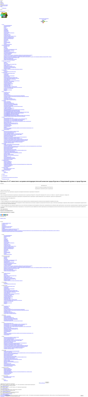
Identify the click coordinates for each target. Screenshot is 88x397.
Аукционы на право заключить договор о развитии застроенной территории (16, 139)
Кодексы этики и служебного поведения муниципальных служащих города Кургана (17, 266)
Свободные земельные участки (9, 142)
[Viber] (7, 214)
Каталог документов (7, 101)
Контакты (5, 362)
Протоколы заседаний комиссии (7, 226)
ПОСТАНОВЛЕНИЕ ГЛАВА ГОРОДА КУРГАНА (12, 111)
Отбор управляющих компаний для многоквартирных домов (13, 133)
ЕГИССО (5, 90)
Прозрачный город (7, 41)
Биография (5, 70)
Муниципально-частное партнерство (10, 158)
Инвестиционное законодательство (9, 357)
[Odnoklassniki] (2, 214)
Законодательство (7, 261)
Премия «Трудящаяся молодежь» (9, 37)
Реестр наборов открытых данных (9, 168)
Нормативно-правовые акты (6, 227)
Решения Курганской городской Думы (10, 67)
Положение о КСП (7, 92)
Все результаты (2, 11)
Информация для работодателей (9, 51)
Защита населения (7, 292)
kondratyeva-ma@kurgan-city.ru (7, 393)
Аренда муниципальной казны (9, 132)
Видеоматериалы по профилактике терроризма (9, 229)
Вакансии (5, 46)
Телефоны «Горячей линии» (6, 223)
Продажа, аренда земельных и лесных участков (11, 131)
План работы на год (7, 94)
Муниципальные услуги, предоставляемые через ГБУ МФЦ (13, 120)
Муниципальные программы (8, 105)
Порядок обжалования (7, 102)
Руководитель (6, 93)
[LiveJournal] (4, 214)
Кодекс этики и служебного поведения (10, 99)
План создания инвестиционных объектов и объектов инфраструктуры (15, 150)
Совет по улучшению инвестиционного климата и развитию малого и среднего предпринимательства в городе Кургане (23, 352)
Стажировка (6, 48)
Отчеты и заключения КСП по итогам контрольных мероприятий (14, 95)
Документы (4, 100)
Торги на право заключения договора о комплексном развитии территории (16, 140)
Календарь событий (7, 42)
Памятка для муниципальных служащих (10, 59)
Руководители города (7, 35)
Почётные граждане (7, 34)
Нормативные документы (8, 311)
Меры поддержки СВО (7, 327)
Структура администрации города (9, 73)
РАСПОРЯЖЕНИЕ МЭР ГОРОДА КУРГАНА (11, 114)
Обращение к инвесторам (8, 145)
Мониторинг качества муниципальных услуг (11, 123)
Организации (6, 31)
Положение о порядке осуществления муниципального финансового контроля (16, 96)
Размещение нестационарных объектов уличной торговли (13, 138)
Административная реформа (8, 83)
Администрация (4, 72)
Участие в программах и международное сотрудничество (13, 87)
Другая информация (7, 126)
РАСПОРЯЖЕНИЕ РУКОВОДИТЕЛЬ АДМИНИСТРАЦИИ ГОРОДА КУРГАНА (17, 115)
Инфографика (6, 30)
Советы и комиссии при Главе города (10, 71)
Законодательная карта (7, 373)
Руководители (6, 74)
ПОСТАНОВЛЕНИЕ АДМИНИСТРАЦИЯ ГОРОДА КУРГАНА (14, 109)
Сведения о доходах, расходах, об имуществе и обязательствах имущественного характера (18, 265)
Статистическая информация (8, 88)
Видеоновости (6, 40)
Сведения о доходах (7, 97)
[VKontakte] (1, 214)
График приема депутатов (8, 65)
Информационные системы (8, 84)
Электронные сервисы (7, 124)
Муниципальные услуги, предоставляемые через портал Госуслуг (14, 119)
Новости (5, 62)
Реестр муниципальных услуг (8, 323)
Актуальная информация (8, 25)
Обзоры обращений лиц (8, 163)
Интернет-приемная (7, 68)
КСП (3, 91)
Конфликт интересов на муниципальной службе (11, 57)
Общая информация (7, 26)
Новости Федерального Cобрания (9, 270)
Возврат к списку (3, 218)
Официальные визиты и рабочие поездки (10, 86)
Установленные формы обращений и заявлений (11, 78)
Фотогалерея (6, 39)
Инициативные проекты (8, 44)
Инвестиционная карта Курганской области (11, 146)
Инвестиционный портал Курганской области (11, 155)
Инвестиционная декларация (8, 147)
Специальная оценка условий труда (9, 312)
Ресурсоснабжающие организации (9, 157)
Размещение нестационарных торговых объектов (11, 137)
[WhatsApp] (6, 214)
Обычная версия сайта (3, 5)
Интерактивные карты (7, 169)
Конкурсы (5, 47)
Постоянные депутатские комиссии (9, 66)
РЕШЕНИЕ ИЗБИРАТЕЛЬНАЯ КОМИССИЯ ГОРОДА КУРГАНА (14, 116)
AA (0, 3)
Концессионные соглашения (8, 136)
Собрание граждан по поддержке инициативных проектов (13, 69)
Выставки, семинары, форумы (9, 154)
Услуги (3, 117)
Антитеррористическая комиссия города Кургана (11, 80)
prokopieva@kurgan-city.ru (6, 391)
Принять (82, 395)
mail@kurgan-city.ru (5, 386)
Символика (6, 28)
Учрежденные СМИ (7, 85)
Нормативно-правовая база (8, 372)
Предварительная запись (8, 125)
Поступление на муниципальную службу (10, 49)
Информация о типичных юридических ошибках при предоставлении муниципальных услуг (18, 127)
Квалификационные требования (9, 50)
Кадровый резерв (6, 256)
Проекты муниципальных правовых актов (10, 77)
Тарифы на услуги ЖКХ (8, 108)
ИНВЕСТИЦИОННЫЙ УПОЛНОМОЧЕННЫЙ (11, 144)
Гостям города (6, 33)
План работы (4, 225)
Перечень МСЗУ (6, 129)
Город (3, 24)
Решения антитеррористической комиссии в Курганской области (12, 231)
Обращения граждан (5, 160)
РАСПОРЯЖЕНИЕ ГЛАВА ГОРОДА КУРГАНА (11, 113)
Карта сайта (6, 172)
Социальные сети (7, 166)
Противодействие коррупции (8, 38)
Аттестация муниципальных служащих (10, 52)
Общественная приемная (8, 89)
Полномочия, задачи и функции (9, 81)
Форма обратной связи (7, 156)
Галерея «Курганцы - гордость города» (10, 246)
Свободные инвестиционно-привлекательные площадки (13, 152)
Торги (3, 130)
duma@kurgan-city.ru (6, 388)
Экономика (6, 29)
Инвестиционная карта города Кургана (10, 149)
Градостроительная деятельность (9, 32)
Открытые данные (5, 167)
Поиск (3, 170)
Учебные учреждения (7, 54)
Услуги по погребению (7, 128)
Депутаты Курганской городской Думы (10, 64)
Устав (5, 27)
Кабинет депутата (7, 276)
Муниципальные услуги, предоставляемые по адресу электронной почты (15, 118)
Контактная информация (8, 53)
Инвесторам (4, 143)
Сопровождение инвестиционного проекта (11, 151)
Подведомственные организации (9, 75)
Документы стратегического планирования (11, 104)
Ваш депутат (6, 63)
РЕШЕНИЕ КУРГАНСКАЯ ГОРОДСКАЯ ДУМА (12, 110)
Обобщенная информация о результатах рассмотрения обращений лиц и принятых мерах (18, 164)
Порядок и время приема (8, 161)
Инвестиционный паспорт (8, 148)
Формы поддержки (7, 153)
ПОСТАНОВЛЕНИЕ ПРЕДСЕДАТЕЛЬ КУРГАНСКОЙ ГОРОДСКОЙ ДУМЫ (16, 112)
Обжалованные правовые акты (9, 317)
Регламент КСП (6, 307)
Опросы (5, 43)
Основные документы (7, 107)
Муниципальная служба (6, 45)
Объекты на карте (7, 76)
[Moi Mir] (3, 214)
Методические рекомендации (8, 58)
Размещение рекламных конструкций (10, 135)
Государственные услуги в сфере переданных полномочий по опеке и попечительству (17, 121)
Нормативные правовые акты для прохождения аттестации (13, 106)
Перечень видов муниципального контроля (11, 328)
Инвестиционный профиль (8, 159)
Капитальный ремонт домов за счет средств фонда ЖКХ (13, 134)
